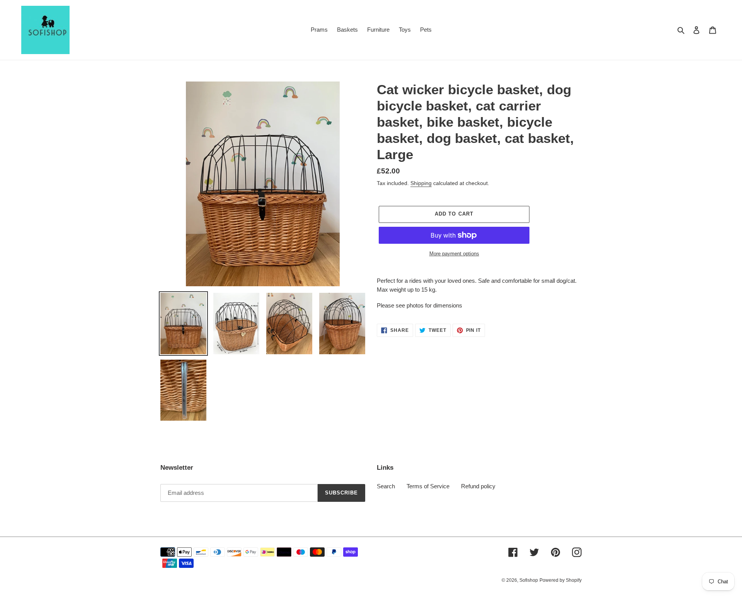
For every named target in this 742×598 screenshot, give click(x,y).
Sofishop (528, 580)
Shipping (421, 183)
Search (386, 486)
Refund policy (478, 486)
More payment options (454, 254)
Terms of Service (428, 486)
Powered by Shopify (560, 580)
